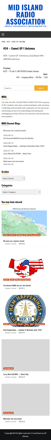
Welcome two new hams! (13, 161)
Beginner (13, 324)
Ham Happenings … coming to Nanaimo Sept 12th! (24, 146)
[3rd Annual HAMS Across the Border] (26, 266)
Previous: (21, 70)
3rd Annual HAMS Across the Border (18, 138)
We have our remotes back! (14, 130)
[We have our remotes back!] (26, 222)
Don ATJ (13, 235)
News (27, 235)
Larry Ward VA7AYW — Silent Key (17, 153)
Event (12, 280)
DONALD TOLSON (10, 244)
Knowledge (20, 235)
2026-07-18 (22, 333)
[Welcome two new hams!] (26, 400)
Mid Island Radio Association (25, 14)
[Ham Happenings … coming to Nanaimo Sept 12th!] (26, 311)
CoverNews (36, 433)
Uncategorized (35, 235)
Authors (6, 235)
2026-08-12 (22, 288)
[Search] (46, 34)
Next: (32, 76)
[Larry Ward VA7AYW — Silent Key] (26, 355)
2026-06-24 (22, 377)
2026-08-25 (22, 244)
